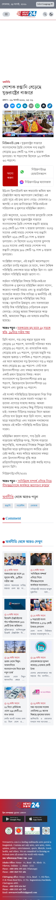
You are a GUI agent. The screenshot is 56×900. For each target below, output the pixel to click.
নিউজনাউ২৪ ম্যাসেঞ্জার (38, 182)
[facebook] (6, 105)
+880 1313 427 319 (17, 889)
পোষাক (34, 506)
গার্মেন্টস (20, 506)
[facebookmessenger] (12, 105)
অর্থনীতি (6, 82)
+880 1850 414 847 (17, 886)
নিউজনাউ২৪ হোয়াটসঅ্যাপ (38, 172)
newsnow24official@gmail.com (23, 892)
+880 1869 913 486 (17, 872)
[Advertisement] (28, 49)
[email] (31, 105)
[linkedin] (24, 105)
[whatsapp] (37, 105)
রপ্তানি (8, 506)
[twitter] (18, 105)
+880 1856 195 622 (17, 868)
